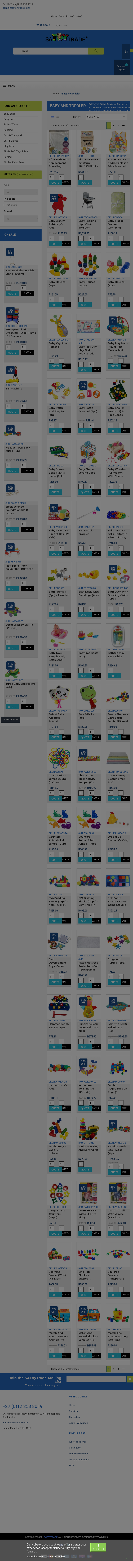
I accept (98, 1547)
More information (36, 1556)
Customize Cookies (55, 1556)
